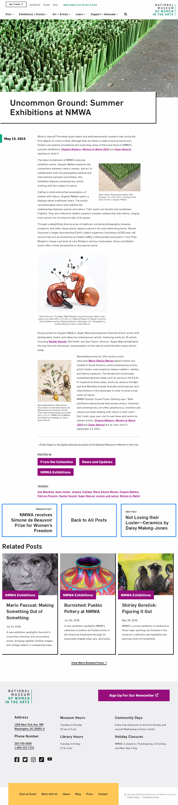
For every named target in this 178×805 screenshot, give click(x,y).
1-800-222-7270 (24, 747)
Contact (103, 794)
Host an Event (27, 794)
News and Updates (97, 461)
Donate (46, 4)
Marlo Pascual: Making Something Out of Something (30, 611)
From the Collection (56, 461)
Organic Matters (129, 491)
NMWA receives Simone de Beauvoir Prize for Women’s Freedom (31, 520)
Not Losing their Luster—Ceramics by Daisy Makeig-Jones (147, 520)
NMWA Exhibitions (55, 472)
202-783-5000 (23, 743)
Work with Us (49, 794)
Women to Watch (130, 496)
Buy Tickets (14, 4)
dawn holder (62, 491)
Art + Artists (61, 14)
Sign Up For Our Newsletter (131, 695)
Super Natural (86, 496)
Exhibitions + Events (32, 14)
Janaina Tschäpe (82, 491)
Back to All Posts (89, 520)
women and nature (107, 496)
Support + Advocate (104, 14)
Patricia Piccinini (48, 496)
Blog (78, 794)
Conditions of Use (151, 797)
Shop (55, 4)
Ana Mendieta (46, 491)
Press (89, 794)
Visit (9, 14)
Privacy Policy (133, 797)
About (66, 794)
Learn (80, 14)
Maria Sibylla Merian (101, 360)
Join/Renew (34, 4)
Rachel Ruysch (58, 341)
